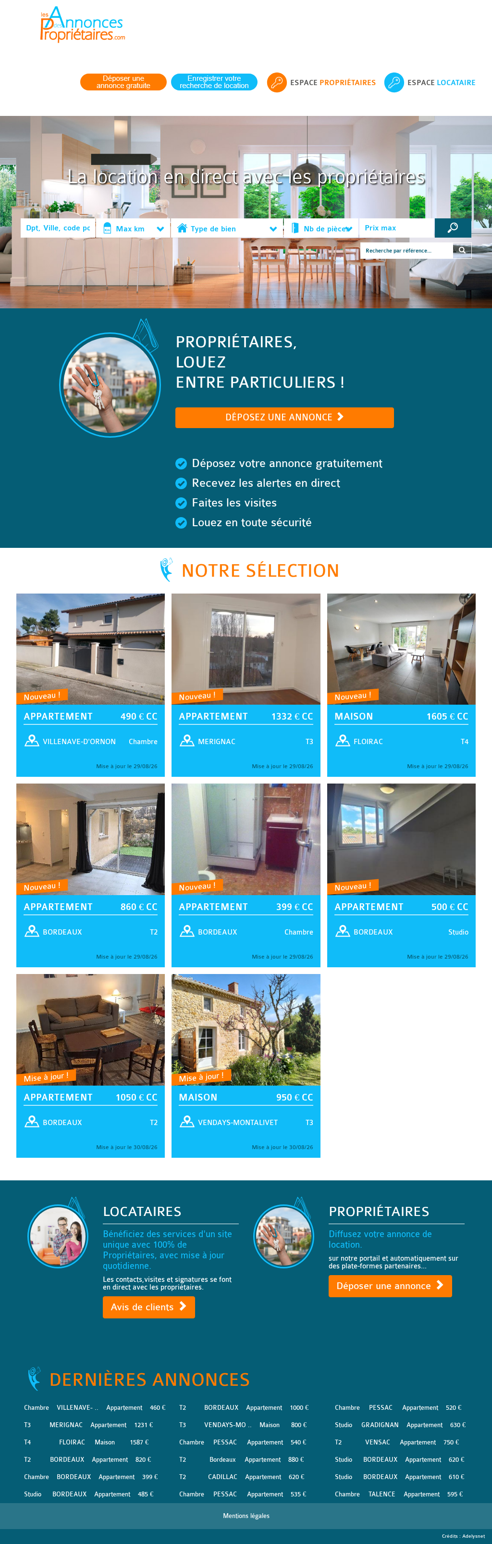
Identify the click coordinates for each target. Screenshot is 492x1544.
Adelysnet (473, 1536)
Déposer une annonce (385, 1285)
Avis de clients (144, 1307)
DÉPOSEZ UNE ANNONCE (280, 417)
